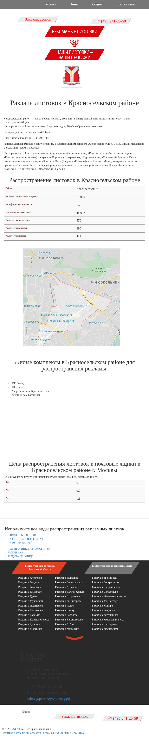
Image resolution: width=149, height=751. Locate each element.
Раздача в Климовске (30, 610)
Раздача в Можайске (67, 628)
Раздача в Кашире (102, 605)
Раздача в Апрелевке (30, 577)
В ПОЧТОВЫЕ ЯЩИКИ (22, 535)
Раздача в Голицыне (30, 587)
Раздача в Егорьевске (67, 596)
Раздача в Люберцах (30, 628)
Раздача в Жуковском (30, 601)
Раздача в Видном (28, 582)
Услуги (51, 4)
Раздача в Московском (105, 628)
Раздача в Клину (64, 610)
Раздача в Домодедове (105, 591)
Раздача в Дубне (27, 596)
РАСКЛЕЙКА (15, 552)
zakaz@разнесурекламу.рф (49, 699)
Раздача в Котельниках (105, 615)
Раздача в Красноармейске (33, 619)
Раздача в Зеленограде (105, 601)
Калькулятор (127, 4)
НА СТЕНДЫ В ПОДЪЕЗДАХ (25, 539)
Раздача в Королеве (66, 615)
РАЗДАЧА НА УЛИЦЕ (21, 556)
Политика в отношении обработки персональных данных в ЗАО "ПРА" (43, 732)
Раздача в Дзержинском (106, 587)
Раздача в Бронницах (104, 577)
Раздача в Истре (64, 605)
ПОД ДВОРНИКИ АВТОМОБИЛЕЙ (29, 548)
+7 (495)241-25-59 (111, 21)
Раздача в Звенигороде (68, 601)
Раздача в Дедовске (66, 587)
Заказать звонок (38, 19)
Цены (74, 4)
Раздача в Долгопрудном (69, 591)
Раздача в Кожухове (103, 610)
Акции (96, 4)
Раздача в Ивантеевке (30, 605)
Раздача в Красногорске (69, 619)
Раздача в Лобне (64, 624)
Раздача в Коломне (29, 615)
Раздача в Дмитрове (30, 591)
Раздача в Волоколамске (69, 582)
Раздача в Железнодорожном (109, 596)
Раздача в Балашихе (66, 577)
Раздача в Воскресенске (105, 582)
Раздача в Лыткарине (104, 624)
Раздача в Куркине (29, 624)
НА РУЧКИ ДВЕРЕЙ (20, 542)
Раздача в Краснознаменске (108, 619)
